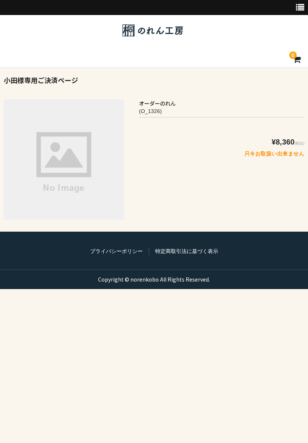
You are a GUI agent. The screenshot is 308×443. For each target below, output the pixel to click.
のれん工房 (152, 30)
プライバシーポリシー (116, 251)
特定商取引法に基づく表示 (186, 251)
